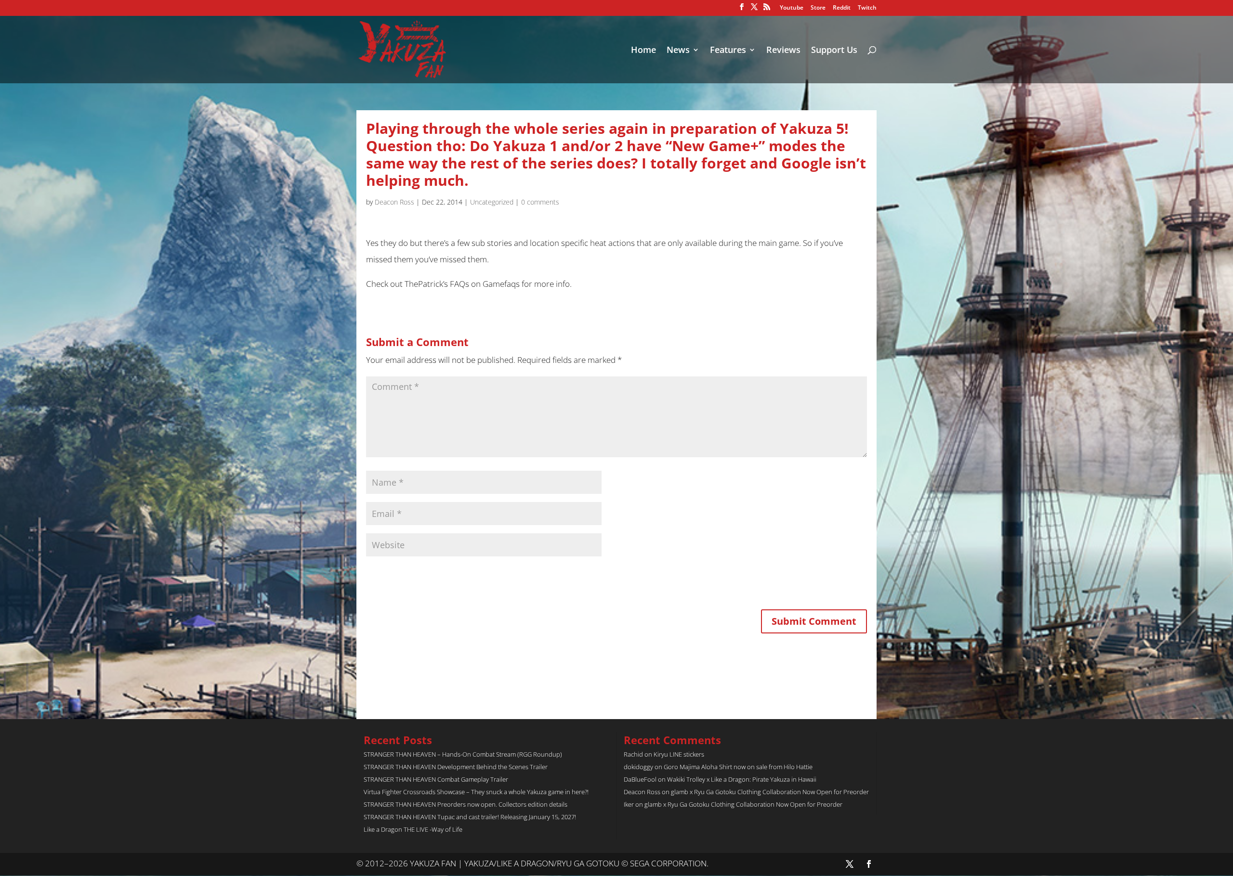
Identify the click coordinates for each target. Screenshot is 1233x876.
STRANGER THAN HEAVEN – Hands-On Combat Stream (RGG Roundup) (463, 754)
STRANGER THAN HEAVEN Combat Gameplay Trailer (436, 779)
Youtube (791, 8)
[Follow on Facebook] (869, 864)
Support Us (834, 50)
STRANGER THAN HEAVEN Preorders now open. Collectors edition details (465, 804)
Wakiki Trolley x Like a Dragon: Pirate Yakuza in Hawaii (741, 779)
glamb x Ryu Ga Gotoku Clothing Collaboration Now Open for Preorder (770, 791)
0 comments (540, 201)
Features (728, 50)
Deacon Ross (394, 201)
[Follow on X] (849, 864)
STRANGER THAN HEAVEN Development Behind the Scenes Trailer (456, 766)
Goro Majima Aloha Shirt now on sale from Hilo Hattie (738, 766)
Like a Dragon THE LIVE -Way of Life (413, 829)
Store (818, 8)
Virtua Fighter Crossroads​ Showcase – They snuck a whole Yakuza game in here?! (476, 791)
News (678, 50)
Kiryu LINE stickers (679, 754)
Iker (629, 804)
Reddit (842, 8)
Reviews (783, 50)
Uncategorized (491, 201)
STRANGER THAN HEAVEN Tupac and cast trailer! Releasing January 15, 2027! (470, 816)
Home (643, 50)
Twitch (867, 8)
